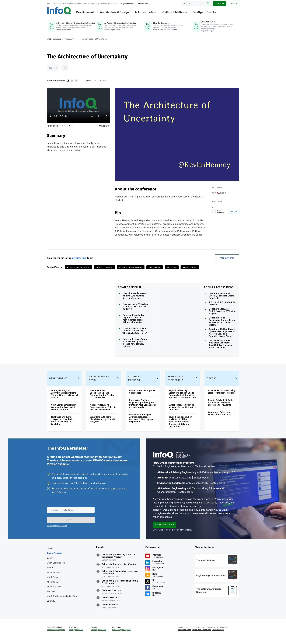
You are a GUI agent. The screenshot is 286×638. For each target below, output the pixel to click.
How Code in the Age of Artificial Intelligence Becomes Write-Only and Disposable (141, 418)
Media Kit (51, 591)
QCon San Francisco (111, 590)
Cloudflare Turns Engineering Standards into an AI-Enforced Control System (222, 321)
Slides (70, 126)
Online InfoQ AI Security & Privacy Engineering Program (118, 556)
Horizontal (72, 80)
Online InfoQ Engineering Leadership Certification (120, 572)
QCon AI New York (110, 597)
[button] (71, 520)
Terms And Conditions (201, 629)
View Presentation (56, 80)
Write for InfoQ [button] (143, 4)
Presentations (70, 39)
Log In (50, 558)
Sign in (233, 3)
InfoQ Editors (53, 577)
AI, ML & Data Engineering (175, 378)
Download (53, 125)
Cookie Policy (218, 629)
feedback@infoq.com (56, 629)
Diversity (51, 601)
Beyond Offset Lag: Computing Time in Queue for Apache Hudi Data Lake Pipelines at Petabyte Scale (182, 394)
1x (95, 80)
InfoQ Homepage (54, 39)
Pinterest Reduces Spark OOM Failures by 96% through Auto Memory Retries (134, 343)
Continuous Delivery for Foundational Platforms (220, 413)
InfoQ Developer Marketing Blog (62, 596)
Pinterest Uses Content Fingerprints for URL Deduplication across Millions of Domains (133, 319)
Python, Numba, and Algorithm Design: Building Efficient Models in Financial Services (64, 394)
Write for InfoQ (54, 572)
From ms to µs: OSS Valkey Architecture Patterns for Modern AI (135, 306)
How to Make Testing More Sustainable (142, 391)
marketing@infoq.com (121, 629)
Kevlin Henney (220, 211)
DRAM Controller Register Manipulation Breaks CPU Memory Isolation (63, 407)
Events (211, 12)
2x (108, 80)
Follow (234, 212)
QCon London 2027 (111, 605)
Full (76, 80)
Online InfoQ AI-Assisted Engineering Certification (120, 582)
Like (55, 68)
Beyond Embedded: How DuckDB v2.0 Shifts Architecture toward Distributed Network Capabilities (180, 422)
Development (85, 12)
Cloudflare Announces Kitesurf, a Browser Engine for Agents (221, 295)
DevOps (198, 12)
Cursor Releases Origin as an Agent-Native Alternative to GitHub (182, 407)
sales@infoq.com (76, 629)
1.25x (99, 80)
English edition (127, 4)
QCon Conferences (56, 563)
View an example (58, 464)
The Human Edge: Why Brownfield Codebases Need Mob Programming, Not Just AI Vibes (221, 344)
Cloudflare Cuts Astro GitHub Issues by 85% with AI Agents (222, 311)
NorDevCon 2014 (104, 267)
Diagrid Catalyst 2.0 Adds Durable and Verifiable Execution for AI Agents (220, 402)
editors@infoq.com (98, 629)
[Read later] (64, 68)
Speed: (88, 80)
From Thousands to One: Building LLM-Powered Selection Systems (134, 295)
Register (220, 3)
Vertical (68, 80)
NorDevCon (154, 267)
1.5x (104, 80)
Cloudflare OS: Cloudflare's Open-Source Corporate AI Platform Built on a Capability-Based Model (222, 333)
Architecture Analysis (130, 267)
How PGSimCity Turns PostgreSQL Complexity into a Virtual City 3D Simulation (62, 420)
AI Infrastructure (145, 12)
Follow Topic (227, 258)
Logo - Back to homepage (59, 10)
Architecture (79, 258)
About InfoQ (52, 582)
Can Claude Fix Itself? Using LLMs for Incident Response (222, 391)
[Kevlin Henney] (214, 211)
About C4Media (54, 586)
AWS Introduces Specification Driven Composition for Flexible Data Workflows (102, 394)
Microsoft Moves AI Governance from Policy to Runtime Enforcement (103, 407)
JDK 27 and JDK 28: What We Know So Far (222, 303)
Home (49, 548)
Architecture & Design (114, 12)
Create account (54, 553)
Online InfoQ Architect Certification (119, 564)
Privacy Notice (184, 629)
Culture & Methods (174, 12)
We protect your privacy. (57, 526)
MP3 (63, 126)
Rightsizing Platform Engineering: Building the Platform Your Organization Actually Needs (143, 404)
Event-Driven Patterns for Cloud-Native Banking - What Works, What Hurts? (134, 330)
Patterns (171, 267)
